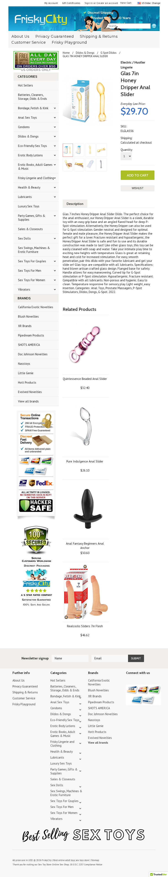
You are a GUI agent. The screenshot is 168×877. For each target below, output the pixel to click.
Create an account (107, 3)
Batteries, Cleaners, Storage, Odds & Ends (32, 97)
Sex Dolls (24, 238)
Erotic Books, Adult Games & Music (35, 166)
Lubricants (25, 197)
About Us (18, 680)
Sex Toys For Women (31, 280)
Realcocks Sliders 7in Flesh (85, 626)
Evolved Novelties (30, 392)
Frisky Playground (69, 42)
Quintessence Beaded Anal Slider (85, 379)
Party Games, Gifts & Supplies (31, 218)
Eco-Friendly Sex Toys (32, 146)
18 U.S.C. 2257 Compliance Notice (86, 864)
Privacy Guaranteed (25, 686)
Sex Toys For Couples (32, 261)
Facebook (150, 681)
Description (75, 204)
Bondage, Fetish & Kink (33, 108)
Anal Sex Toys (27, 117)
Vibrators (24, 289)
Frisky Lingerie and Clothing (36, 178)
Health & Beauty (29, 187)
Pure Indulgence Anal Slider (84, 461)
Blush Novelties (28, 316)
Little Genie (25, 373)
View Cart (125, 2)
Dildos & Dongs (28, 136)
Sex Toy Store (44, 864)
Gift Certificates (71, 3)
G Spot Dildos (109, 53)
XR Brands (25, 326)
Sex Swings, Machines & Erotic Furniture (34, 250)
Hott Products (27, 382)
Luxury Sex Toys (28, 206)
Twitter (128, 681)
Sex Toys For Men (29, 271)
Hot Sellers (25, 85)
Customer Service (28, 42)
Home (66, 53)
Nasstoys (24, 364)
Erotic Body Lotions (30, 155)
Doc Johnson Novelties (33, 354)
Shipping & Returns (99, 36)
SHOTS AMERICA (29, 345)
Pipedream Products (31, 335)
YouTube (135, 681)
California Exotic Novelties (35, 307)
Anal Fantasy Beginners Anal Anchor (85, 546)
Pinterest (142, 681)
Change (156, 3)
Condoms (24, 127)
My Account (51, 3)
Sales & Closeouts (30, 229)
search (154, 26)
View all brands (28, 401)
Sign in (89, 3)
